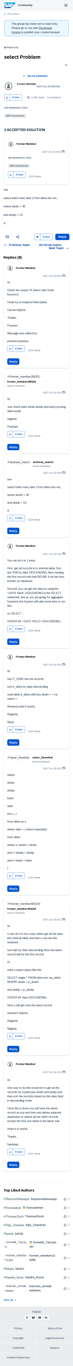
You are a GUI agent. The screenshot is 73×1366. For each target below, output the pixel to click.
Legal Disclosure (54, 1338)
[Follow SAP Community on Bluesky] (33, 1317)
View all (8, 1299)
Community (25, 5)
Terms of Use (54, 1328)
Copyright (18, 1338)
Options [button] (65, 65)
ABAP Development (15, 116)
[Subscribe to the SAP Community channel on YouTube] (39, 1317)
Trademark (18, 1347)
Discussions (13, 14)
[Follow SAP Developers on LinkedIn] (46, 1317)
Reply (13, 361)
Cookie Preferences (18, 1357)
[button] (7, 97)
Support (55, 1347)
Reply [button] (62, 236)
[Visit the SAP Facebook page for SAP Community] (27, 1317)
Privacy (18, 1328)
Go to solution (37, 75)
